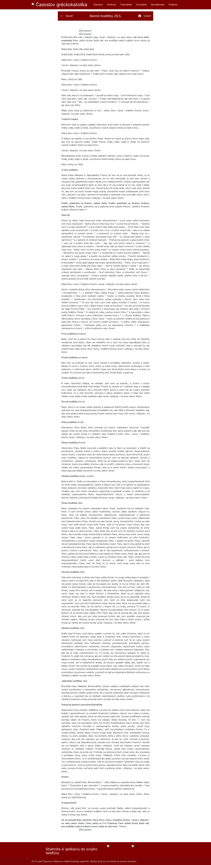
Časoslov (61, 4)
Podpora (173, 4)
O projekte (141, 4)
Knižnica (111, 4)
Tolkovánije (126, 4)
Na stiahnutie (157, 4)
